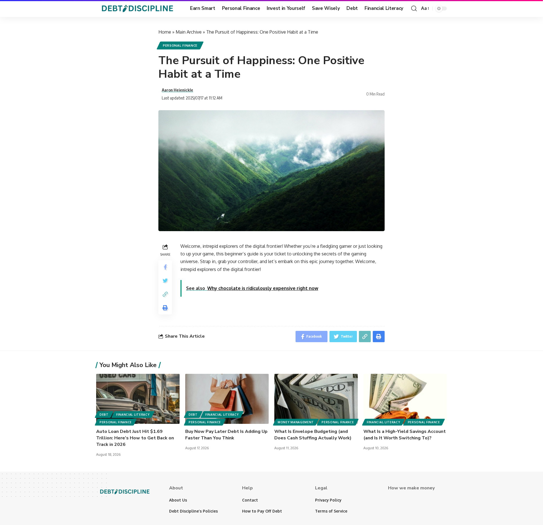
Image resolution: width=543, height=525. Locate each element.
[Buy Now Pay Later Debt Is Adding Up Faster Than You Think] (227, 399)
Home (164, 32)
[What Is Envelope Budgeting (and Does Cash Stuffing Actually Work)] (316, 399)
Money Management (296, 422)
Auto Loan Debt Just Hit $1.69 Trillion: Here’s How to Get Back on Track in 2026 (135, 438)
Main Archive (189, 32)
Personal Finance (180, 45)
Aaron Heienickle (177, 89)
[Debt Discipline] (138, 8)
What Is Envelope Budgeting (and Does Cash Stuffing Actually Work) (313, 434)
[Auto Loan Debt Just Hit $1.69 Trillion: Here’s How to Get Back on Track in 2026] (138, 399)
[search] (414, 8)
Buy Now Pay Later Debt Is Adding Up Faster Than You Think (226, 434)
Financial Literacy (133, 414)
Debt (104, 414)
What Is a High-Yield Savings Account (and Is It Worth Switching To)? (404, 434)
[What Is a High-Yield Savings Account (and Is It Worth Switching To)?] (405, 399)
